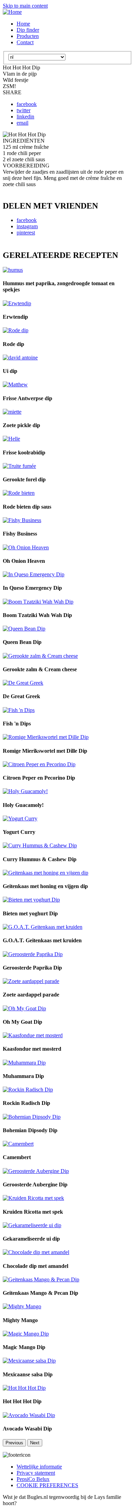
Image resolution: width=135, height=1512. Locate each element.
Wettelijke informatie (39, 1467)
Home (23, 24)
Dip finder (28, 30)
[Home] (12, 12)
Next (34, 1442)
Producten (28, 36)
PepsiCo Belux (33, 1479)
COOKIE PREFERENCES (47, 1485)
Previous (14, 1442)
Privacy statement (36, 1473)
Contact (25, 42)
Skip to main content (25, 6)
